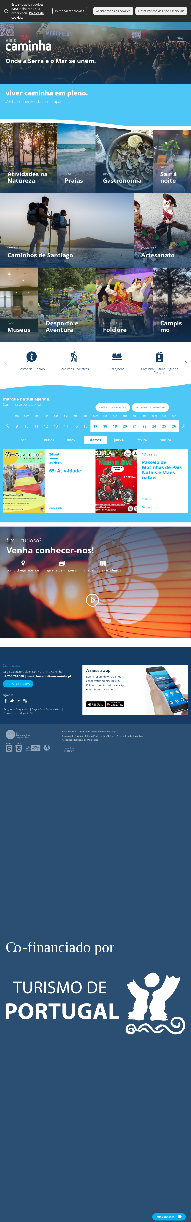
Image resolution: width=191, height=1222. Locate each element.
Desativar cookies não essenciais (161, 11)
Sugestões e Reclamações (46, 709)
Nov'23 (72, 440)
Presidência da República (100, 736)
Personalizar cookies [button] (69, 11)
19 (115, 426)
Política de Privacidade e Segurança (97, 731)
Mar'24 (165, 440)
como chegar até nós (23, 570)
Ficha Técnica (69, 731)
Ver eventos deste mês (150, 407)
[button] (185, 363)
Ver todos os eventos (112, 407)
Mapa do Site (27, 713)
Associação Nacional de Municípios (80, 739)
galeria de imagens (62, 570)
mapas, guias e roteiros (102, 570)
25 (164, 426)
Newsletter (10, 713)
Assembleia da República (130, 736)
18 (105, 426)
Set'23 (25, 440)
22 (145, 426)
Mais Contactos (18, 683)
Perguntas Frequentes (16, 709)
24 (154, 426)
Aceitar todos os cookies (113, 11)
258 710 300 (15, 676)
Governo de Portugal (73, 736)
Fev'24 (142, 440)
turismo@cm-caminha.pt (53, 676)
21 (135, 426)
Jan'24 (118, 440)
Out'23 (49, 440)
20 (125, 426)
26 (174, 426)
